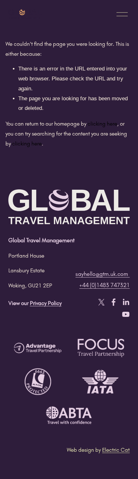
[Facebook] (113, 302)
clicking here (102, 123)
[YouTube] (126, 314)
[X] (101, 302)
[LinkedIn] (126, 302)
